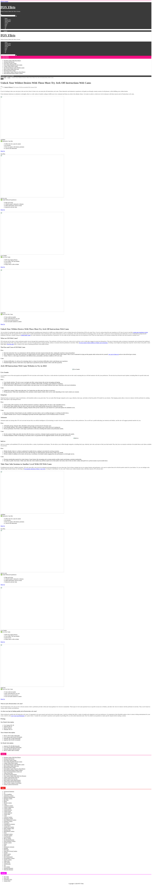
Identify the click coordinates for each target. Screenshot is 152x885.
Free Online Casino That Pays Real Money (14, 72)
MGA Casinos (7, 838)
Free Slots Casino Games (10, 63)
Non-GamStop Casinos (9, 841)
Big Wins (6, 800)
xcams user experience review (140, 332)
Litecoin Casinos (8, 835)
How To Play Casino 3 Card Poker (12, 783)
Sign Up (3, 151)
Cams (6, 24)
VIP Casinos (7, 862)
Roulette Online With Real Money (12, 60)
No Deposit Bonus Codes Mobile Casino (14, 67)
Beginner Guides (8, 798)
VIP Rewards (7, 864)
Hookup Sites (8, 19)
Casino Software (8, 812)
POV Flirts (8, 7)
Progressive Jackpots (9, 847)
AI (5, 28)
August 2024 (7, 881)
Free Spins (6, 822)
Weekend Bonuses (8, 868)
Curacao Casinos (8, 817)
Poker (5, 844)
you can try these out (113, 354)
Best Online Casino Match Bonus (12, 780)
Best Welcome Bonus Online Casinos (13, 73)
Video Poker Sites (8, 773)
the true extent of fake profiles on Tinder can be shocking (93, 342)
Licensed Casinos (8, 834)
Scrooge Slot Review (9, 62)
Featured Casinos (8, 821)
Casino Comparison (9, 807)
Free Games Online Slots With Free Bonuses (15, 776)
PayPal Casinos (8, 842)
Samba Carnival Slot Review (11, 784)
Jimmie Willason (8, 87)
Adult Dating (8, 21)
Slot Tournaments (8, 857)
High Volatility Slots (9, 828)
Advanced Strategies (9, 791)
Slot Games (7, 855)
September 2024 (8, 879)
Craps (5, 815)
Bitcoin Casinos (8, 803)
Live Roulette (7, 837)
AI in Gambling (8, 794)
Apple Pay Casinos (8, 795)
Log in (5, 31)
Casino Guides (7, 808)
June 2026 (6, 878)
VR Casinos (7, 866)
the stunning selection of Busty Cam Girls (34, 469)
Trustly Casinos (8, 859)
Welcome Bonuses (8, 869)
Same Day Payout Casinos (10, 851)
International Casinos (9, 831)
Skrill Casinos (7, 854)
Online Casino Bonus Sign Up (11, 777)
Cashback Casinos (8, 805)
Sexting (6, 22)
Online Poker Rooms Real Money (12, 781)
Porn (6, 25)
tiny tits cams (10, 344)
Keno (5, 832)
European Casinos (8, 818)
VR (5, 27)
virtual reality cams (25, 335)
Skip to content (4, 1)
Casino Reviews (8, 810)
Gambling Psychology (9, 824)
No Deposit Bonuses (9, 839)
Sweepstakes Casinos (9, 858)
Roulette (6, 848)
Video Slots (7, 861)
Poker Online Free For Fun (10, 778)
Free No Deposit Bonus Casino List (13, 771)
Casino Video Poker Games (11, 66)
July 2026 (6, 876)
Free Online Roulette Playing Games (13, 65)
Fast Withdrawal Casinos (10, 820)
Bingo (5, 801)
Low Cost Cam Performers (17, 715)
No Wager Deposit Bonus (10, 774)
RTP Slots (6, 849)
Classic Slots (7, 814)
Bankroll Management (9, 797)
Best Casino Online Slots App (11, 69)
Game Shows (7, 825)
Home (6, 18)
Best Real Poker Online (10, 70)
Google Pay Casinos (9, 827)
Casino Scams (7, 811)
